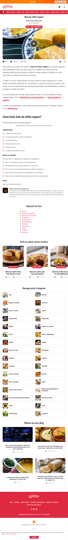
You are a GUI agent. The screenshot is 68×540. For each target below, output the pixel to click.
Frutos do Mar (13, 350)
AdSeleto (47, 514)
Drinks (11, 342)
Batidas (44, 295)
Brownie (25, 217)
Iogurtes (11, 358)
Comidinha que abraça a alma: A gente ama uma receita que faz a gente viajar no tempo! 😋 (50, 478)
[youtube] (33, 509)
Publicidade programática (26, 514)
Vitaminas (45, 413)
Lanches (44, 358)
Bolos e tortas (11, 12)
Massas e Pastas (14, 374)
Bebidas (63, 12)
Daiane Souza (25, 189)
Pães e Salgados (14, 382)
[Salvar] (22, 248)
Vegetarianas (13, 413)
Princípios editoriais (34, 505)
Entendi (34, 537)
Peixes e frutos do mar (32, 12)
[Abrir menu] (59, 7)
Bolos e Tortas (13, 311)
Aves (23, 12)
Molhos (44, 374)
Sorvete (25, 232)
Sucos (43, 406)
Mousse (25, 224)
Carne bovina (13, 319)
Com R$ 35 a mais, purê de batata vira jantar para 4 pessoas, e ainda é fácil (50, 447)
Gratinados (45, 350)
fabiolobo (34, 528)
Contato (17, 502)
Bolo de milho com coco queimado (37, 273)
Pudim (24, 230)
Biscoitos (45, 303)
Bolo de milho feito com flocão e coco (13, 273)
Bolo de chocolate (29, 215)
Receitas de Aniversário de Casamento (50, 390)
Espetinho (26, 219)
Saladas (42, 12)
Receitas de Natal (47, 398)
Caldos (44, 311)
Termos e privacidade (37, 502)
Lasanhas (12, 366)
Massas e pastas (55, 12)
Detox (11, 334)
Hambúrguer (27, 221)
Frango (44, 342)
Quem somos (25, 502)
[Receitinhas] (8, 7)
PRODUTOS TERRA (60, 1)
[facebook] (31, 509)
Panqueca (26, 226)
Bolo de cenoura (28, 213)
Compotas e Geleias (48, 326)
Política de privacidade (10, 534)
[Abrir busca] (64, 7)
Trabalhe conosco (52, 502)
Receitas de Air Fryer (15, 390)
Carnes (18, 12)
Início (27, 27)
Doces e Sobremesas (36, 27)
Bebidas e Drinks (14, 303)
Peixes (43, 382)
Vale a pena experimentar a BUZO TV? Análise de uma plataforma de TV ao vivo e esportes (17, 447)
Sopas (47, 12)
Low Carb (44, 366)
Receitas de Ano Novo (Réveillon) (19, 398)
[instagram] (36, 509)
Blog (11, 502)
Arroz (24, 211)
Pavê (24, 228)
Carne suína (45, 319)
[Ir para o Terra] (34, 2)
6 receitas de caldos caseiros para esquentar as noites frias (17, 478)
